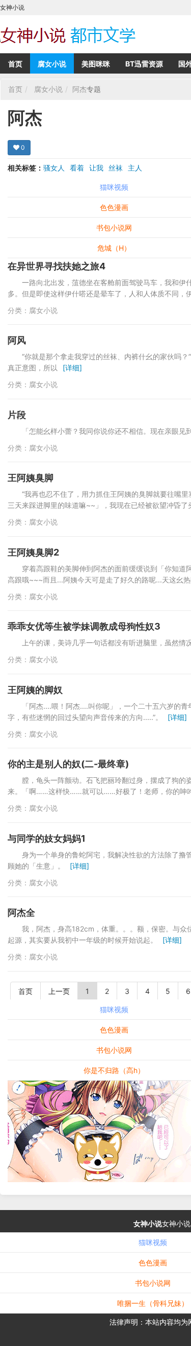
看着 (77, 167)
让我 (96, 167)
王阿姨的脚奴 (35, 689)
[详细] (72, 367)
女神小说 (147, 1223)
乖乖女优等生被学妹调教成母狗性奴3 (84, 626)
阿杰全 (21, 912)
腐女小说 (52, 63)
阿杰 (79, 89)
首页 (15, 63)
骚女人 (54, 167)
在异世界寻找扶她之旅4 (56, 266)
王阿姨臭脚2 (33, 552)
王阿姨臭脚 (30, 477)
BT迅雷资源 (144, 63)
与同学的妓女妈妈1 (47, 838)
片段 (17, 414)
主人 (135, 167)
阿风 (17, 340)
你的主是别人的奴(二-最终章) (68, 763)
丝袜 (115, 167)
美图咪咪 (95, 63)
